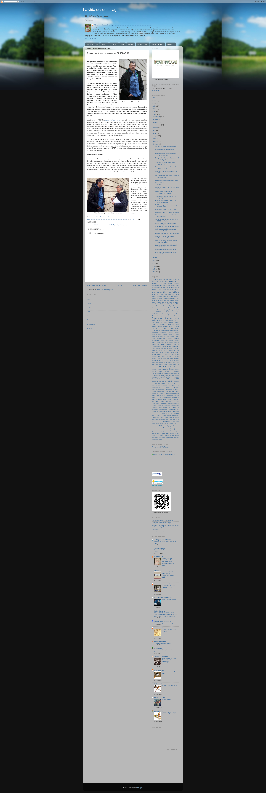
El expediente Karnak (165, 316)
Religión (169, 398)
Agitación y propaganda (160, 281)
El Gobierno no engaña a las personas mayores (164, 150)
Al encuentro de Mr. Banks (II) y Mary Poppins (165, 197)
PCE (157, 381)
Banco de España (169, 289)
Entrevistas (90, 320)
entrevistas (103, 225)
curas (161, 424)
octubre (156, 122)
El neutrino (158, 648)
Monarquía (172, 375)
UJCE (174, 413)
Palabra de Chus (160, 697)
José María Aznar (171, 356)
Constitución (156, 304)
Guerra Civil (156, 342)
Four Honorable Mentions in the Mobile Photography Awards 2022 (169, 574)
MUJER (131, 44)
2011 (153, 266)
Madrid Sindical (173, 367)
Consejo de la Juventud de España (168, 302)
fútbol (166, 426)
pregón (158, 435)
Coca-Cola (156, 300)
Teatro (89, 307)
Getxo (167, 340)
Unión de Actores (174, 417)
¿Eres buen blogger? (157, 485)
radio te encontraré (173, 435)
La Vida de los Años (161, 656)
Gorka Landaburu (174, 340)
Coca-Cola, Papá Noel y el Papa (165, 146)
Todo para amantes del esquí (161, 523)
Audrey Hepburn (163, 287)
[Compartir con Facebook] (95, 222)
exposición (155, 426)
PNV (163, 381)
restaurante (155, 437)
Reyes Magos (162, 400)
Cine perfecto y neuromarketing (163, 623)
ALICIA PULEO (159, 556)
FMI (161, 322)
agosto (155, 127)
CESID (159, 294)
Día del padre (172, 310)
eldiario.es (176, 423)
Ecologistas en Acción (172, 312)
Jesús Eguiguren (157, 354)
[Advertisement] (158, 461)
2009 (153, 272)
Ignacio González (173, 348)
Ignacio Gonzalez (161, 348)
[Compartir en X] (93, 222)
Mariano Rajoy (168, 369)
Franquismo (175, 328)
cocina (154, 424)
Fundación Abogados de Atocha (170, 330)
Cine (88, 311)
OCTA (165, 379)
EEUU (158, 312)
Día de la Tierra (172, 308)
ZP (177, 419)
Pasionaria (155, 388)
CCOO (96, 225)
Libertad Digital (172, 364)
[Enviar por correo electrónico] (88, 222)
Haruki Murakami (166, 344)
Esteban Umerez (163, 320)
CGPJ (163, 294)
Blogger (139, 788)
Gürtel (154, 344)
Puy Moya (163, 393)
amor (177, 422)
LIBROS (104, 44)
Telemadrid (173, 409)
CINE (122, 44)
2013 (153, 261)
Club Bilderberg (174, 298)
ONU (174, 379)
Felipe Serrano (163, 326)
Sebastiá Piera (175, 405)
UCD (164, 413)
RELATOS (170, 44)
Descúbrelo (155, 90)
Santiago (170, 403)
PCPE (160, 381)
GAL (169, 336)
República (175, 398)
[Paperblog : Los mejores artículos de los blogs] (157, 475)
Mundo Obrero (159, 377)
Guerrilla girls (175, 342)
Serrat (174, 407)
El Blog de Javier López (162, 540)
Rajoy (164, 395)
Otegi (153, 381)
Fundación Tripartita (157, 336)
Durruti (154, 306)
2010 (153, 269)
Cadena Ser (155, 296)
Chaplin (154, 298)
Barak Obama (157, 292)
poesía (177, 434)
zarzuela (159, 439)
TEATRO (114, 44)
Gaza (173, 336)
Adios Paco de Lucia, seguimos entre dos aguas (165, 154)
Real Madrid (162, 398)
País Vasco (162, 387)
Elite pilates (155, 529)
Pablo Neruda (174, 384)
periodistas (166, 434)
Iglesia (154, 346)
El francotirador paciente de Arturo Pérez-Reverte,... (166, 215)
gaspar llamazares (173, 426)
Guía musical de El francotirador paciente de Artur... (165, 230)
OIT (168, 379)
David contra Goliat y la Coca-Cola (166, 180)
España (176, 316)
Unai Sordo (162, 415)
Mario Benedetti (166, 371)
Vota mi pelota (166, 699)
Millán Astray (165, 375)
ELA (161, 312)
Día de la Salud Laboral (162, 308)
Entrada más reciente (96, 285)
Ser (170, 407)
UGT (168, 414)
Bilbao (166, 292)
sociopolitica (119, 225)
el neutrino (170, 424)
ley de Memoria (163, 430)
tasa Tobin (154, 439)
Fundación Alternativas (160, 332)
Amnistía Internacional (159, 532)
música (159, 434)
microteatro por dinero (172, 432)
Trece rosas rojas (157, 413)
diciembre (156, 116)
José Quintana (157, 360)
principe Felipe (164, 435)
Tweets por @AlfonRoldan (160, 447)
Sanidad (164, 403)
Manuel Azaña (157, 369)
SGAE (174, 401)
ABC (164, 279)
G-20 (164, 336)
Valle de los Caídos (168, 419)
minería (154, 434)
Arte (174, 285)
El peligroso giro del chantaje (162, 643)
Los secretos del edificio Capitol (165, 249)
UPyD (154, 415)
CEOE (154, 294)
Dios (177, 304)
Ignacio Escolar (161, 346)
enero (155, 257)
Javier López (174, 352)
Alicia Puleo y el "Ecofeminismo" (165, 223)
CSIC (177, 294)
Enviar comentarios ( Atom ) (105, 289)
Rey (157, 399)
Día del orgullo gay (162, 310)
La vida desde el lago (100, 9)
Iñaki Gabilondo (170, 350)
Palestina (164, 386)
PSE (159, 383)
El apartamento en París (162, 597)
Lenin (173, 362)
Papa (170, 386)
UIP (171, 413)
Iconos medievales (160, 628)
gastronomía (156, 428)
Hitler (176, 344)
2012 (153, 263)
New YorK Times (175, 377)
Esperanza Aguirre (163, 318)
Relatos (89, 328)
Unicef (169, 415)
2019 (153, 100)
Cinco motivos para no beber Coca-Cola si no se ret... (167, 167)
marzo (155, 141)
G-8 (167, 336)
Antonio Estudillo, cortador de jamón (167, 233)
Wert (174, 419)
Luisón (156, 570)
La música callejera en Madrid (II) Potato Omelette (166, 241)
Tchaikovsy (162, 409)
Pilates (163, 390)
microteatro (162, 432)
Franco (166, 328)
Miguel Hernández (169, 373)
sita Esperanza (168, 437)
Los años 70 (158, 711)
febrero (156, 144)
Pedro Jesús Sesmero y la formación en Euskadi (163, 192)
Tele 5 (167, 409)
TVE (178, 407)
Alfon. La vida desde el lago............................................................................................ (123, 25)
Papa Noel (175, 386)
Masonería (176, 371)
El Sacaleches (159, 684)
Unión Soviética (164, 417)
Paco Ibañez (156, 386)
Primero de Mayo (172, 391)
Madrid (163, 366)
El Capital (159, 314)
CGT (166, 294)
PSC (156, 383)
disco (165, 424)
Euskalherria (156, 322)
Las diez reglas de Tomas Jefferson (167, 212)
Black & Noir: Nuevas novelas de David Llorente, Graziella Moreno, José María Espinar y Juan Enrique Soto (165, 614)
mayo (155, 136)
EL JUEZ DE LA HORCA (169, 685)
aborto (173, 422)
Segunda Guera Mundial (160, 407)
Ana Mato (170, 285)
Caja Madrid (163, 296)
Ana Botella (163, 285)
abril (155, 138)
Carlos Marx (170, 296)
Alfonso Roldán (167, 283)
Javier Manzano (159, 611)
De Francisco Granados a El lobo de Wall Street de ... (167, 176)
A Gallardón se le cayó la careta (165, 209)
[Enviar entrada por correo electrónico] (138, 219)
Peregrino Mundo (160, 641)
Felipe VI (172, 326)
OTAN (177, 379)
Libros (89, 303)
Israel (161, 350)
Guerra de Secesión (166, 342)
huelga (164, 428)
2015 (153, 111)
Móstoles (167, 377)
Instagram (155, 350)
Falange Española (173, 322)
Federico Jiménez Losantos (164, 324)
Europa (171, 320)
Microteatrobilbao (158, 373)
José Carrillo (161, 356)
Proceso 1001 (156, 393)
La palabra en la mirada (162, 584)
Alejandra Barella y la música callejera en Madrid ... (164, 237)
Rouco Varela (160, 401)
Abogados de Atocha (172, 279)
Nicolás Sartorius (158, 379)
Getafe (162, 340)
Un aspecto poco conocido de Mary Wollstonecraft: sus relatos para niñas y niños (168, 562)
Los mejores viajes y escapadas (162, 520)
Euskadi (176, 320)
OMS (171, 379)
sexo (161, 437)
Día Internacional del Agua (164, 306)
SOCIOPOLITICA (157, 44)
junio (155, 133)
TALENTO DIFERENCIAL (162, 621)
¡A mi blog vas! (159, 670)
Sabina (158, 403)
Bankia (177, 289)
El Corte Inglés (166, 314)
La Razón (176, 360)
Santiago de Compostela (164, 405)
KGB (163, 360)
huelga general (173, 428)
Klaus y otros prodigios (169, 599)
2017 (153, 106)
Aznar (160, 289)
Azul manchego (159, 548)
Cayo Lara (176, 296)
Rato (157, 397)
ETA (164, 312)
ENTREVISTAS (142, 44)
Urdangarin (155, 419)
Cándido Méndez (170, 304)
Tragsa (126, 225)
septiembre (157, 125)
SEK (170, 401)
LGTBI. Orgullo (169, 360)
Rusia (167, 401)
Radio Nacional (174, 393)
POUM (167, 381)
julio (154, 130)
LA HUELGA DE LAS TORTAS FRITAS (168, 586)
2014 (153, 114)
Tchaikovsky (155, 409)
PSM (162, 384)
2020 (153, 98)
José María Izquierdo (172, 358)
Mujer (89, 316)
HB (158, 344)
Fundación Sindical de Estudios (170, 334)
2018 (153, 103)
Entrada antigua (140, 285)
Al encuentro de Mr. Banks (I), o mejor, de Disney (165, 201)
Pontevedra (161, 391)
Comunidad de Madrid (167, 300)
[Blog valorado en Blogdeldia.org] (157, 481)
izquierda (155, 430)
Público (168, 393)
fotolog (161, 426)
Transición (175, 411)
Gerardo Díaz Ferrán (165, 338)
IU (178, 344)
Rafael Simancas (157, 395)
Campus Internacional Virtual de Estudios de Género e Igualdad (165, 526)
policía (154, 435)
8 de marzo (159, 279)
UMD (177, 414)
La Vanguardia (155, 362)
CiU (158, 298)
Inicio (119, 285)
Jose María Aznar (167, 354)
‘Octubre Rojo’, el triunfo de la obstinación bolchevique (169, 659)
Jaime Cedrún (164, 352)
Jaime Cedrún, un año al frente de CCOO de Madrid (166, 220)
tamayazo (176, 437)
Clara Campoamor (164, 298)
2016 (153, 109)
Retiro (154, 400)
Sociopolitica (91, 324)
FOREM (165, 322)
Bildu (170, 292)
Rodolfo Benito (171, 400)
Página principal (92, 44)
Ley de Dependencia (161, 364)
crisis (158, 424)
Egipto (154, 314)
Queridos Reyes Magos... (169, 713)
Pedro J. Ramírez (172, 388)
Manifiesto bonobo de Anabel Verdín (167, 226)
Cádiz (162, 304)
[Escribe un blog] (90, 222)
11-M (153, 279)
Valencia (160, 419)
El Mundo (174, 314)
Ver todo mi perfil (90, 38)
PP (171, 381)
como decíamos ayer (112, 120)
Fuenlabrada (156, 330)
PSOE (167, 384)
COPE (174, 294)
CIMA (170, 294)
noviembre (157, 119)
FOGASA (111, 225)
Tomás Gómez (167, 411)
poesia (172, 434)
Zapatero (167, 422)
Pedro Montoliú (156, 390)
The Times (159, 411)
